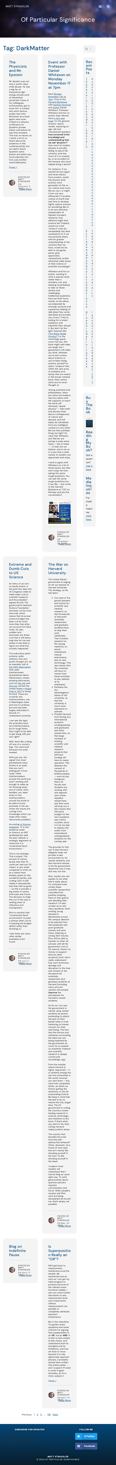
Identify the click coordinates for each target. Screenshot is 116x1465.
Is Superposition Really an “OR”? (59, 1252)
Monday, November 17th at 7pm (57, 97)
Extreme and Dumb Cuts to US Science (20, 570)
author (56, 107)
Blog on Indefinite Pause (17, 1250)
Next (55, 1414)
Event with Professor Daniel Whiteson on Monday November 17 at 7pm (59, 75)
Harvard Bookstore (57, 102)
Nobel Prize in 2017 (20, 690)
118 (49, 1414)
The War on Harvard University (58, 568)
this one (22, 683)
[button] (100, 6)
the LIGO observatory (20, 667)
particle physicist (62, 104)
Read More (25, 189)
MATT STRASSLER (17, 6)
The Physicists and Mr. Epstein (18, 68)
